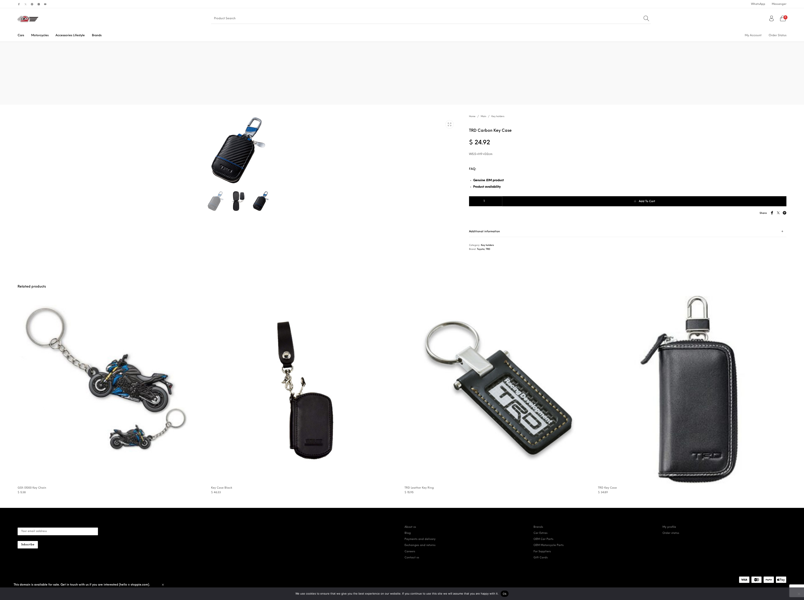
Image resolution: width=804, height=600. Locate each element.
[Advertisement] (402, 73)
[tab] (627, 231)
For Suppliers (542, 551)
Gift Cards (540, 557)
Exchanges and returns (420, 545)
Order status (670, 533)
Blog (408, 533)
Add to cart (647, 201)
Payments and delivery (420, 539)
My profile (669, 527)
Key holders (497, 116)
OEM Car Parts (543, 539)
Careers (410, 551)
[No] (799, 594)
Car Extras (540, 533)
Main (483, 116)
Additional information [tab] (484, 231)
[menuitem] (758, 4)
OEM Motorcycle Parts (548, 545)
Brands (538, 527)
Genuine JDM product (488, 180)
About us (410, 527)
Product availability (487, 186)
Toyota (480, 249)
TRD (488, 249)
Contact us (412, 557)
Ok (504, 593)
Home (472, 116)
